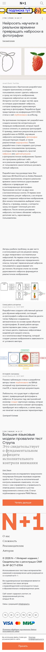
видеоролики (22, 142)
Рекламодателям (13, 546)
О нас (6, 536)
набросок (7, 154)
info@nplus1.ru (24, 604)
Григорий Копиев (9, 41)
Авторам (8, 551)
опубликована (20, 115)
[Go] (4, 3)
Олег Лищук (7, 470)
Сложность (10, 541)
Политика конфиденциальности (36, 638)
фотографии (31, 137)
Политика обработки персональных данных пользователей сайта (19, 630)
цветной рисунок (23, 154)
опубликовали (22, 382)
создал (14, 402)
